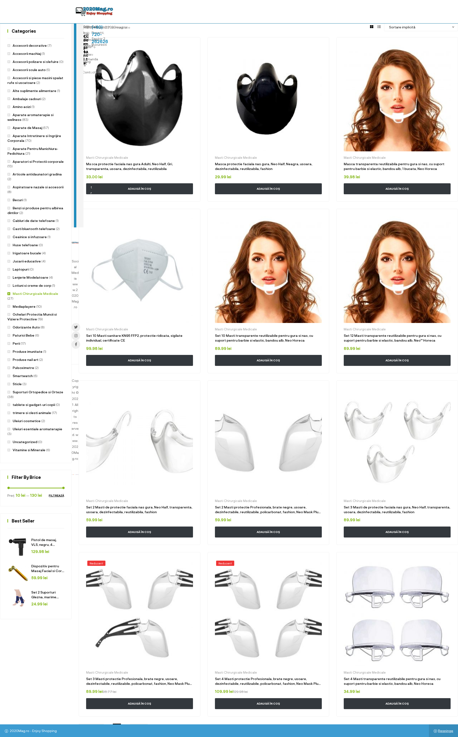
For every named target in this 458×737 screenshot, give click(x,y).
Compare (156, 542)
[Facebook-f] (76, 344)
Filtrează (56, 495)
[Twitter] (76, 327)
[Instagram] (76, 336)
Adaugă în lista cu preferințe (190, 48)
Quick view (129, 542)
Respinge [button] (445, 731)
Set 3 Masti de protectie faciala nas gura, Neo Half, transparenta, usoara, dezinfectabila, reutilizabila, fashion (397, 509)
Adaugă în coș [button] (139, 531)
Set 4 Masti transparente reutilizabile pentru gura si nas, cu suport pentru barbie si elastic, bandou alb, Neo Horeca (392, 681)
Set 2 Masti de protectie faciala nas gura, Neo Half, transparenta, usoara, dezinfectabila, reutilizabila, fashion (139, 509)
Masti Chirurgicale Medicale (107, 501)
